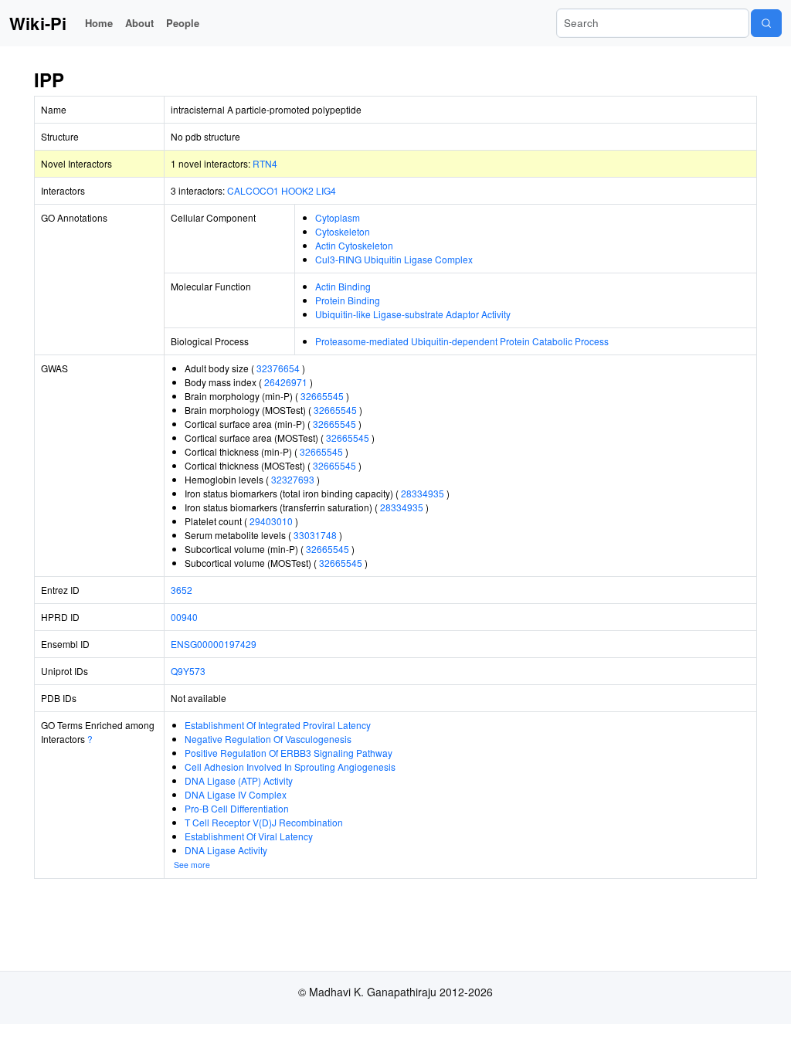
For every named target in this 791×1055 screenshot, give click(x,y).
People (182, 22)
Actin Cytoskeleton (354, 245)
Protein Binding (347, 300)
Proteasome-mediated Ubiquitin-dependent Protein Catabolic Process (462, 341)
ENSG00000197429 (213, 643)
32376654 (278, 368)
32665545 (322, 395)
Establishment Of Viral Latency (249, 836)
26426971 (285, 381)
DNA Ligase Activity (226, 850)
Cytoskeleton (342, 231)
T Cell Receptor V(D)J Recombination (264, 822)
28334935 (422, 493)
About (139, 22)
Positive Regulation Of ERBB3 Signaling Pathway (288, 752)
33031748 (315, 534)
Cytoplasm (337, 217)
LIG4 (326, 190)
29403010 (271, 521)
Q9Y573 (188, 670)
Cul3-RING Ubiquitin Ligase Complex (394, 259)
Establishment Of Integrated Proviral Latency (278, 724)
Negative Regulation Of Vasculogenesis (268, 738)
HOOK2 (297, 190)
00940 (184, 616)
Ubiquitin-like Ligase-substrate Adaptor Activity (413, 314)
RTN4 (265, 163)
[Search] (766, 23)
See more (192, 864)
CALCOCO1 (253, 190)
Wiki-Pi (37, 23)
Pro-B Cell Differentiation (237, 808)
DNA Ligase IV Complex (236, 794)
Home (99, 22)
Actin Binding (343, 286)
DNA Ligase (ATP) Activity (239, 780)
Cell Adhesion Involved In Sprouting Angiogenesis (290, 766)
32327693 (292, 479)
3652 (181, 589)
